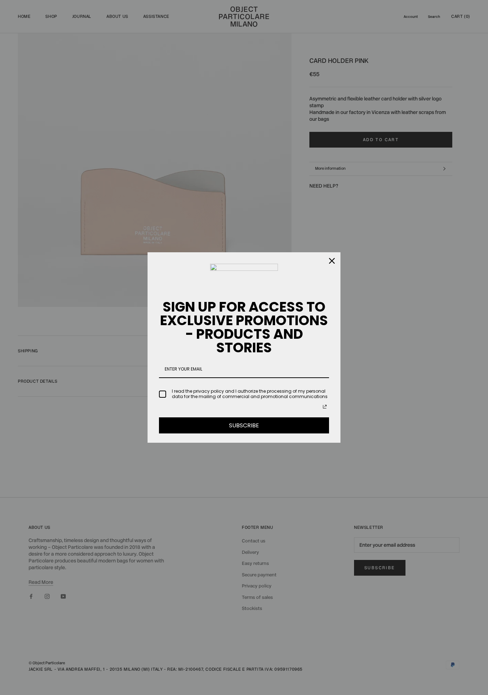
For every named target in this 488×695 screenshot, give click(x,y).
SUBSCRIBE (244, 425)
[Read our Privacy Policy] (324, 406)
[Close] (331, 260)
